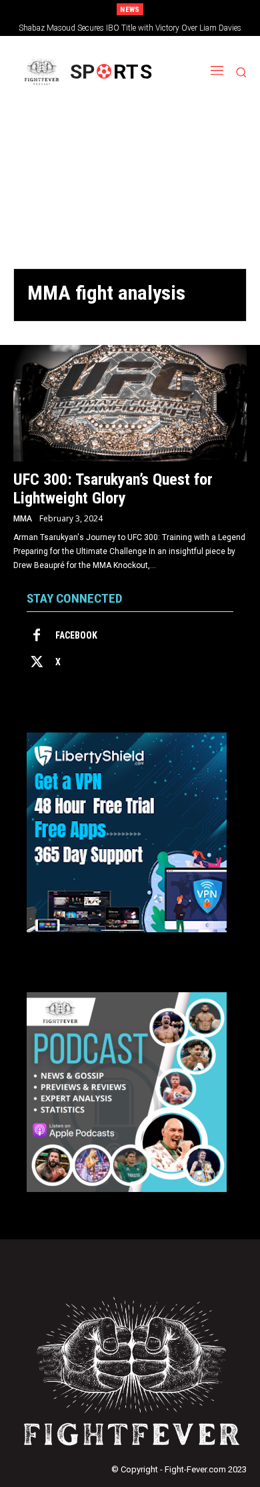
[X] (36, 662)
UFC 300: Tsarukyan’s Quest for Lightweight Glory (113, 489)
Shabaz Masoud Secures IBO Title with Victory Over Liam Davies (130, 28)
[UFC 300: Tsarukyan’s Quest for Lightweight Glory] (130, 403)
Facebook (76, 635)
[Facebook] (36, 636)
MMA (22, 519)
